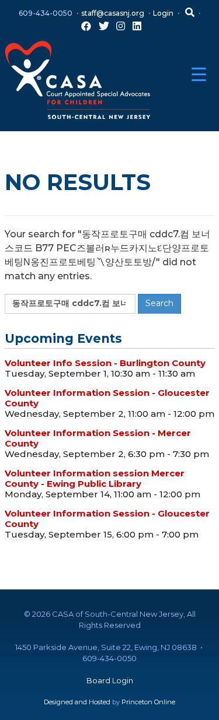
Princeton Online (148, 702)
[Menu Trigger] (199, 74)
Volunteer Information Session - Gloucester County (107, 398)
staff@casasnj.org (112, 13)
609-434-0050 (45, 13)
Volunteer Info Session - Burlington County (105, 362)
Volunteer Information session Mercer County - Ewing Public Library (95, 478)
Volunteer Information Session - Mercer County (98, 438)
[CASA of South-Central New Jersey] (77, 79)
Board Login (109, 680)
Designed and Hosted (77, 702)
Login (163, 13)
